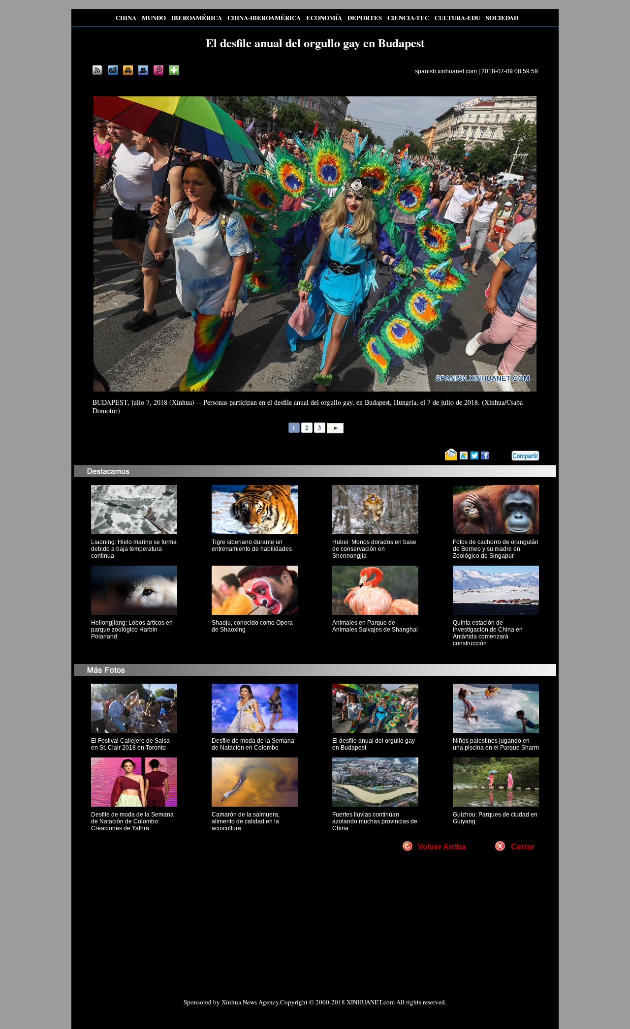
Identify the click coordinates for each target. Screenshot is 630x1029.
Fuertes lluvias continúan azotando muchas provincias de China (374, 821)
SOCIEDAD (502, 17)
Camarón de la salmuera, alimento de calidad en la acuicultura (246, 821)
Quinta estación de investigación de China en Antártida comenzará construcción (488, 633)
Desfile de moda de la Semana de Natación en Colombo (253, 744)
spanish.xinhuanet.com (446, 71)
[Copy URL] (143, 70)
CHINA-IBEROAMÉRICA (264, 17)
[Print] (128, 70)
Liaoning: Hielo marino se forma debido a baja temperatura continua (134, 549)
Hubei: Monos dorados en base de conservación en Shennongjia (374, 549)
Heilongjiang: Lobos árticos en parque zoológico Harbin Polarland (132, 629)
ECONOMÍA (324, 17)
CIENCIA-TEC (408, 17)
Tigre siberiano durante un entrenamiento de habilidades (252, 545)
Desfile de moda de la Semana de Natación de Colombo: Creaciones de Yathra (132, 821)
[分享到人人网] (504, 456)
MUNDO (154, 17)
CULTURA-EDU (457, 17)
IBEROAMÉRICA (196, 17)
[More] (174, 70)
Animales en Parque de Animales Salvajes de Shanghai (375, 626)
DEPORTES (364, 17)
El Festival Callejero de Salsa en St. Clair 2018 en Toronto (130, 744)
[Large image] (158, 70)
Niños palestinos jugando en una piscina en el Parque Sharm (496, 744)
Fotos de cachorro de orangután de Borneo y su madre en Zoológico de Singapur (495, 549)
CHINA (126, 17)
